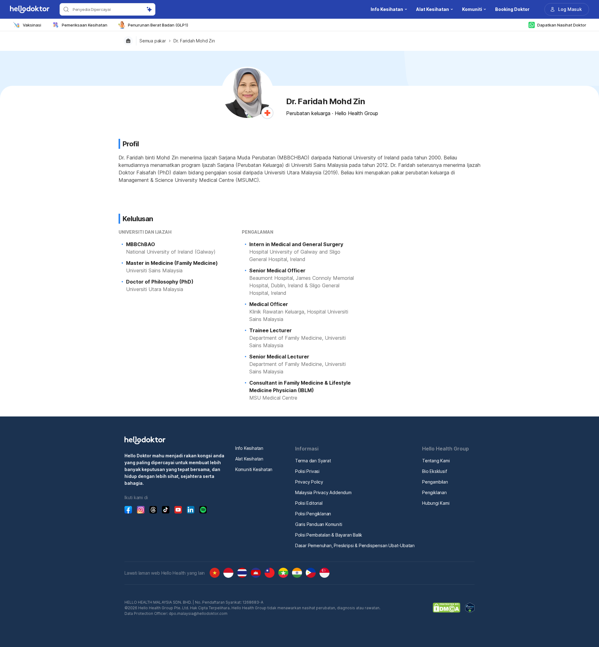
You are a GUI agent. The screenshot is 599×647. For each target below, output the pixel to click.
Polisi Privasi (307, 471)
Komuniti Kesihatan (253, 469)
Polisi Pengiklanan (313, 513)
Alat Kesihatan (249, 458)
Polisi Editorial (309, 503)
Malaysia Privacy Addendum (323, 492)
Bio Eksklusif (434, 471)
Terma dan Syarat (313, 460)
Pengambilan (435, 481)
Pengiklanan (434, 492)
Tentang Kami (436, 460)
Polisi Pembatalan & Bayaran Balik (328, 535)
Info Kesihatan (249, 448)
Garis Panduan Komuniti (318, 524)
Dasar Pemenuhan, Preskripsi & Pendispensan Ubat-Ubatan (355, 545)
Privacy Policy (309, 481)
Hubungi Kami (436, 503)
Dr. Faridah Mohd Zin (194, 41)
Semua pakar (152, 41)
